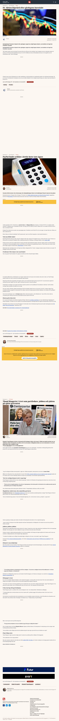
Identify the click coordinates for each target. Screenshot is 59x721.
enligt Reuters (21, 245)
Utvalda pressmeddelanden (35, 699)
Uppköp (42, 336)
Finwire (8, 88)
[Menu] (55, 2)
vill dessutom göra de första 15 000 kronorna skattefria (38, 538)
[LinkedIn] (10, 705)
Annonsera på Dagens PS (35, 709)
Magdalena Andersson (20, 492)
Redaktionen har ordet (34, 711)
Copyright (32, 702)
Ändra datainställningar (34, 715)
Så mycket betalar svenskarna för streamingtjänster (18, 307)
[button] (29, 669)
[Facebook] (4, 705)
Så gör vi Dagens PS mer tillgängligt (37, 713)
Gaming (5, 84)
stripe (36, 336)
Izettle (21, 336)
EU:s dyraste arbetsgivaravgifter (14, 538)
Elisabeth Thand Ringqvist (27, 684)
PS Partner (32, 712)
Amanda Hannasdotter (11, 340)
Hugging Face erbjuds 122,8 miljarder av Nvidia (17, 330)
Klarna (26, 336)
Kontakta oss (32, 701)
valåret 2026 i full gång (28, 640)
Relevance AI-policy (34, 708)
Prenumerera (30, 81)
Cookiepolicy (32, 705)
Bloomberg (10, 196)
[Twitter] (7, 705)
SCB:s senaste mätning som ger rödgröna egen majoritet (39, 474)
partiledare (37, 684)
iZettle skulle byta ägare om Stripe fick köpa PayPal (38, 195)
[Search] (53, 2)
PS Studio (11, 399)
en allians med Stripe (34, 300)
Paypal (31, 336)
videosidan (8, 445)
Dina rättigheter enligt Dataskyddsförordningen (39, 706)
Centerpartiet (6, 684)
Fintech (17, 154)
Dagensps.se (5, 5)
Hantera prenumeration (34, 698)
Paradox (11, 84)
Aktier (17, 5)
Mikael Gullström (10, 688)
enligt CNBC (47, 240)
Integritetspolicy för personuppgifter (37, 704)
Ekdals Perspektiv (16, 684)
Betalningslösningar (7, 336)
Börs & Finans (11, 5)
